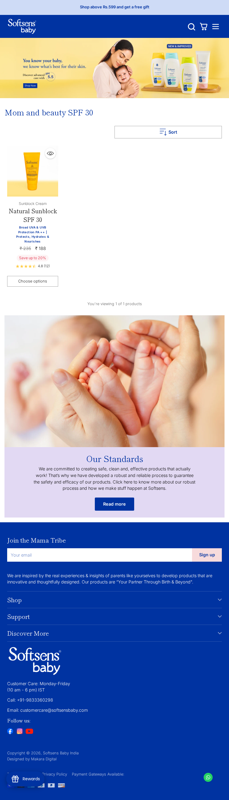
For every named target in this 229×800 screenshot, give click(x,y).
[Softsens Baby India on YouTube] (29, 732)
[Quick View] (50, 153)
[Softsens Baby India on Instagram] (19, 732)
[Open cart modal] (203, 26)
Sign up (207, 554)
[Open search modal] (191, 26)
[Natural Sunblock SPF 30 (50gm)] (32, 171)
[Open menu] (215, 26)
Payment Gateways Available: (98, 774)
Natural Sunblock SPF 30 (33, 215)
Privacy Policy (54, 774)
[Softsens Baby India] (22, 26)
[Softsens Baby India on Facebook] (10, 732)
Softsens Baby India (61, 753)
